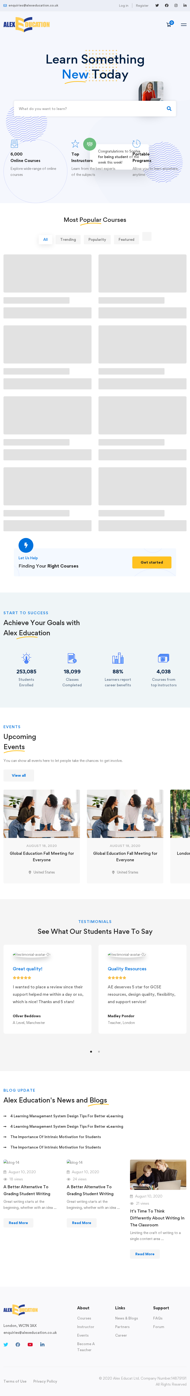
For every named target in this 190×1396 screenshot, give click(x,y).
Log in (123, 5)
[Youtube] (30, 1344)
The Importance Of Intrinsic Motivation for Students (55, 1137)
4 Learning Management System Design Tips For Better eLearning (66, 1116)
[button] (151, 562)
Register (142, 5)
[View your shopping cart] (170, 24)
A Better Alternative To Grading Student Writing (26, 1190)
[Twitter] (5, 1344)
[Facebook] (18, 1344)
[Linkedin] (42, 1344)
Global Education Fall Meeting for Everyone (42, 856)
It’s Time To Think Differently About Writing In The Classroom (157, 1218)
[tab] (45, 239)
